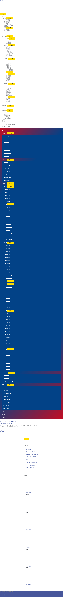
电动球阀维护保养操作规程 (30, 467)
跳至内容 (1, 0)
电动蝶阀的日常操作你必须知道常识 (31, 456)
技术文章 (3, 594)
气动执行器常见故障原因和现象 (31, 465)
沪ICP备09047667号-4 (18, 591)
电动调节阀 (10, 423)
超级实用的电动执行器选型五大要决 (31, 451)
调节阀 (1, 425)
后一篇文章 (2, 431)
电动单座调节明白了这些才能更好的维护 (32, 454)
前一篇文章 (2, 430)
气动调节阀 (6, 423)
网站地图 (3, 595)
